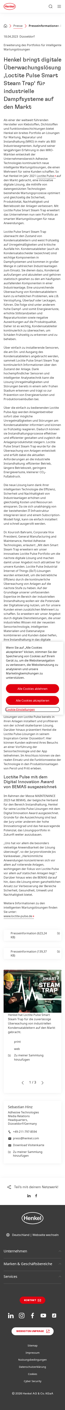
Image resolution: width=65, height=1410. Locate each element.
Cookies (32, 1374)
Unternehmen (15, 1251)
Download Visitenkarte (28, 1145)
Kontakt (30, 1300)
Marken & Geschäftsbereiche (28, 1263)
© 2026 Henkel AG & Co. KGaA (32, 1393)
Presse (18, 26)
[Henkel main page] (10, 6)
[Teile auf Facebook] (36, 1196)
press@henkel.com (26, 1138)
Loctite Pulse (45, 176)
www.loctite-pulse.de (18, 916)
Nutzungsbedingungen (32, 1359)
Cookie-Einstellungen (20, 709)
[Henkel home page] (5, 26)
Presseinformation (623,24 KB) (29, 935)
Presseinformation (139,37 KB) (29, 953)
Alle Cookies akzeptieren (32, 700)
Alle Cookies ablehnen (32, 689)
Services (10, 1276)
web (17, 1049)
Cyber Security (32, 1381)
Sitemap (33, 1345)
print (17, 1042)
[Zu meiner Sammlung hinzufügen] (58, 935)
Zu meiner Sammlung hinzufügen (29, 1057)
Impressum (33, 1352)
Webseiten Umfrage (30, 1331)
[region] (32, 678)
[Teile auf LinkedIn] (29, 1196)
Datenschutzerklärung (32, 1366)
